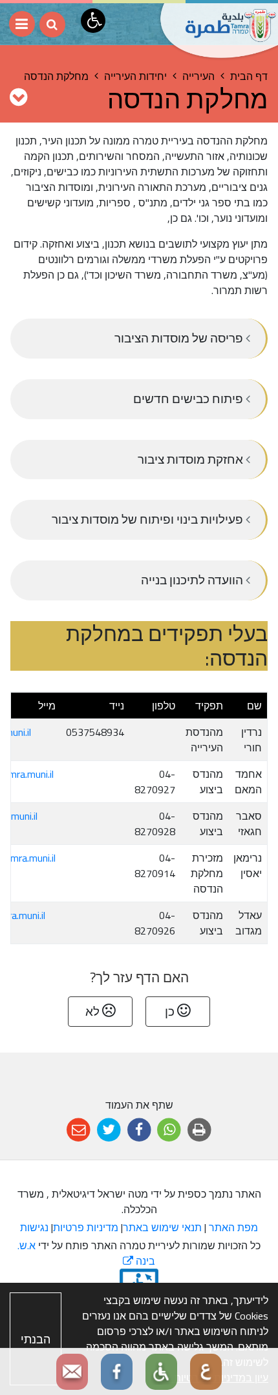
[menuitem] (139, 338)
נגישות (34, 1227)
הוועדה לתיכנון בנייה (193, 579)
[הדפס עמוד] (199, 1130)
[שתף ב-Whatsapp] (169, 1130)
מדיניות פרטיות (85, 1227)
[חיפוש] (52, 24)
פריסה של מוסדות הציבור (180, 338)
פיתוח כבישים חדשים (189, 398)
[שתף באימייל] (78, 1130)
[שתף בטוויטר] (109, 1130)
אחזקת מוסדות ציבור (192, 459)
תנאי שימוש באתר (162, 1227)
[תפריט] (22, 24)
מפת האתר (233, 1227)
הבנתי (35, 1339)
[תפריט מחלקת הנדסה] (18, 96)
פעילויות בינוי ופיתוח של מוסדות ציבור (149, 519)
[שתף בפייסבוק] (139, 1130)
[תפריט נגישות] (93, 20)
